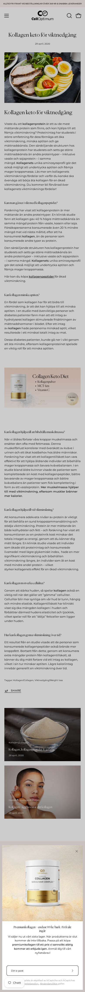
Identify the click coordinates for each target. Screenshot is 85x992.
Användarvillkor (49, 983)
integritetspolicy (29, 983)
